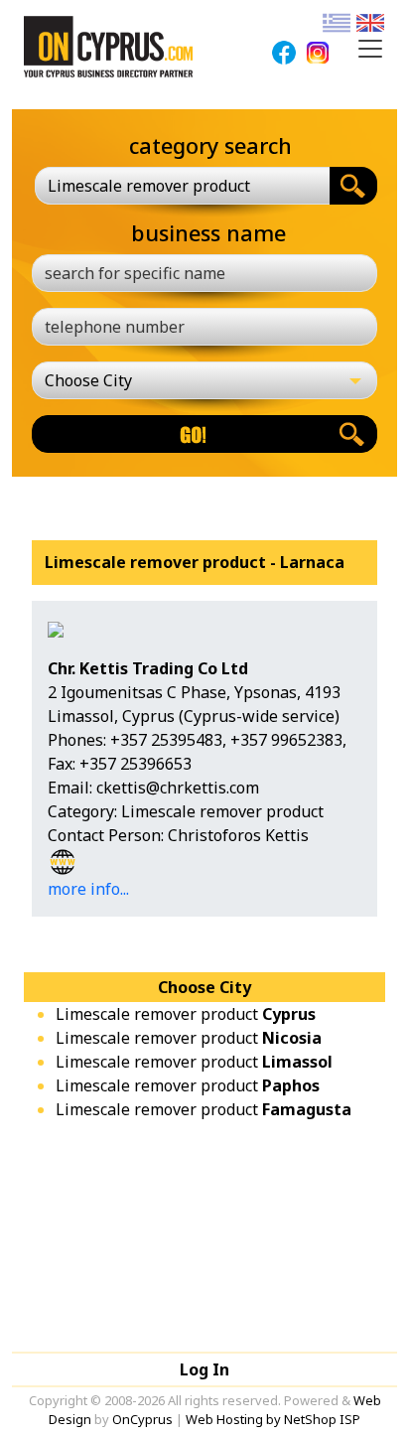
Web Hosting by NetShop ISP (273, 1419)
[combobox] (182, 186)
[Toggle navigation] (370, 49)
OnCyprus (142, 1419)
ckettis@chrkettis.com (177, 787)
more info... (88, 889)
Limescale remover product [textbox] (149, 186)
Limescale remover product (186, 1014)
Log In (204, 1369)
